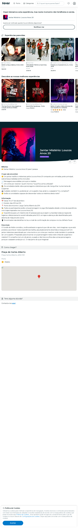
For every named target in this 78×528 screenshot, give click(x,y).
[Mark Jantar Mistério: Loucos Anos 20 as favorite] (74, 161)
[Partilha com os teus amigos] (70, 161)
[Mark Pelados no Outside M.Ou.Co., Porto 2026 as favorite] (72, 40)
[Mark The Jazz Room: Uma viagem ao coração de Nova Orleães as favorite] (22, 81)
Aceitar (13, 523)
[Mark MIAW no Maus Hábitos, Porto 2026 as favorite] (22, 40)
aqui (13, 303)
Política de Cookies (22, 514)
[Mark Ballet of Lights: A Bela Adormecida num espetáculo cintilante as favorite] (72, 81)
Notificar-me (39, 27)
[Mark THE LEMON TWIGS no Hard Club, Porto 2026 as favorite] (47, 40)
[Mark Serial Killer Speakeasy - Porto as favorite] (47, 81)
